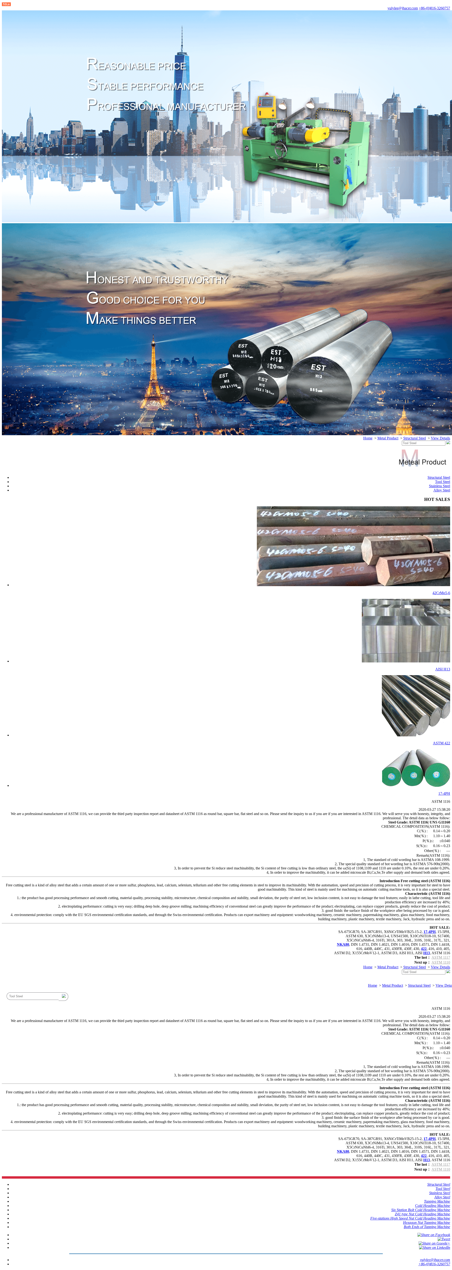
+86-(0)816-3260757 (434, 8)
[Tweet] (444, 1239)
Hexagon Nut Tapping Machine (426, 1223)
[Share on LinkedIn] (434, 1248)
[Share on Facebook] (433, 1235)
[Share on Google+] (434, 1243)
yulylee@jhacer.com (402, 8)
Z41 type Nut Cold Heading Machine (422, 1214)
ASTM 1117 (441, 957)
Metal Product (387, 438)
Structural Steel (414, 438)
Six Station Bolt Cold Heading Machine (420, 1210)
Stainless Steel (439, 486)
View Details (440, 438)
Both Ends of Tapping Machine (427, 1227)
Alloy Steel (441, 490)
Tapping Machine (437, 1201)
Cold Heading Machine (432, 1206)
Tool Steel (442, 482)
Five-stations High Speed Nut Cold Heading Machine (410, 1218)
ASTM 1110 (441, 962)
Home (367, 438)
